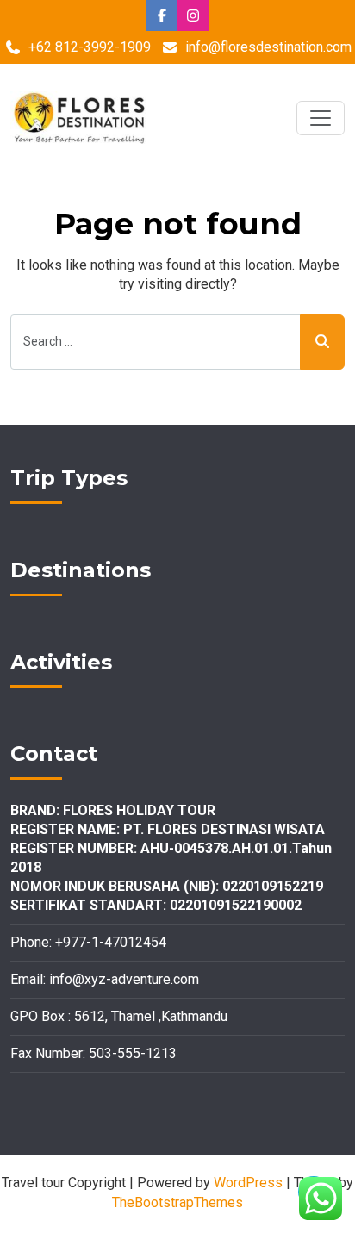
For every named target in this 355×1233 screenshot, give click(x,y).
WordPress (248, 1182)
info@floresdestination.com (268, 47)
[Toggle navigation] (320, 118)
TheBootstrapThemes (177, 1202)
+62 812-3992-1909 (89, 47)
